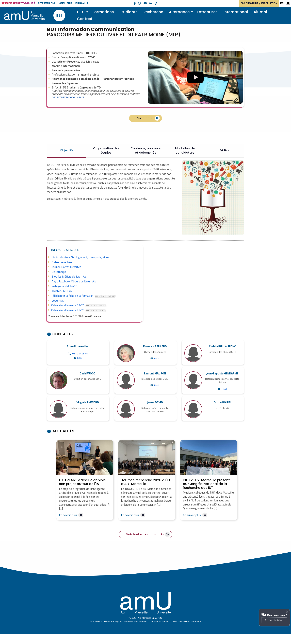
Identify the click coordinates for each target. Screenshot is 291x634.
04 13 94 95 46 (80, 353)
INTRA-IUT (81, 3)
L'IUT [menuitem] (81, 11)
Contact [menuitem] (84, 18)
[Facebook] (135, 3)
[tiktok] (155, 3)
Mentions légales (113, 621)
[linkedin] (150, 3)
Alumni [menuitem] (260, 11)
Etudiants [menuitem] (129, 11)
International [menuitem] (235, 11)
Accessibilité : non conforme (186, 621)
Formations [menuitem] (103, 11)
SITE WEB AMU (47, 3)
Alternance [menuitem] (179, 11)
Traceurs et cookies (160, 621)
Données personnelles (136, 621)
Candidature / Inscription (258, 3)
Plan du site (96, 621)
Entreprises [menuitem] (207, 11)
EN (282, 3)
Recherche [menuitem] (153, 11)
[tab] (66, 150)
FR (288, 3)
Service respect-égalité (18, 3)
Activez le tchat (274, 620)
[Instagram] (139, 3)
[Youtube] (145, 3)
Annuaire (65, 3)
